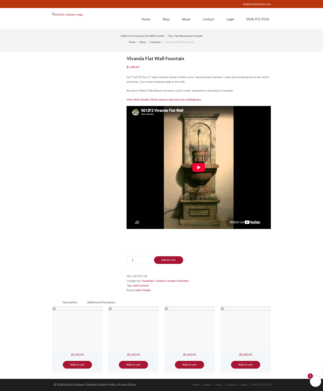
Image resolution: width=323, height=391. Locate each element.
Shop (143, 42)
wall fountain (141, 285)
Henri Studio (143, 290)
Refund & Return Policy (101, 384)
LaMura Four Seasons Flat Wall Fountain (142, 35)
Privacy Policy (127, 384)
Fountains (155, 42)
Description (69, 302)
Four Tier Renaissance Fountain (185, 35)
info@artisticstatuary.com (257, 4)
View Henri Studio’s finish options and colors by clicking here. (164, 99)
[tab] (70, 302)
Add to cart (168, 259)
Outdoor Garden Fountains (172, 280)
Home (132, 42)
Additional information (101, 302)
